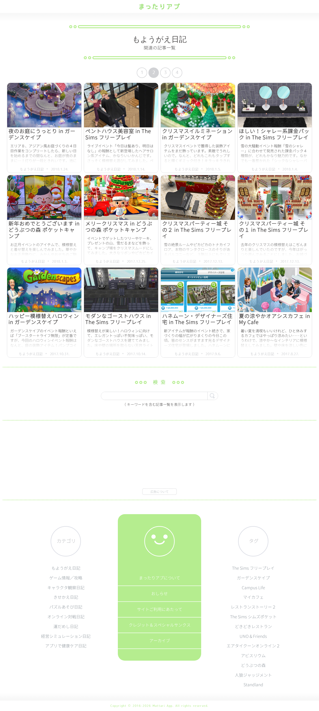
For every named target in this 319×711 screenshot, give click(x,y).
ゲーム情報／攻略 (65, 578)
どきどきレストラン (253, 626)
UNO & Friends (253, 636)
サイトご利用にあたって (159, 609)
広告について (159, 492)
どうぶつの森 (253, 665)
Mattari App (163, 705)
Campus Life (253, 588)
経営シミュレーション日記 (65, 636)
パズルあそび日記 (65, 607)
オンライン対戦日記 (65, 617)
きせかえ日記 (65, 597)
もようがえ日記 (65, 568)
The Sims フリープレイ (253, 568)
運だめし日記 (65, 626)
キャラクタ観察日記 (65, 588)
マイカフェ (253, 597)
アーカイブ (159, 641)
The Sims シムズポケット (253, 617)
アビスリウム (253, 655)
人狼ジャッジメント (253, 675)
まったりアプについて (159, 578)
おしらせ (159, 593)
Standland (253, 685)
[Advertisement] (159, 456)
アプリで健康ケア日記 (65, 646)
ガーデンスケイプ (253, 578)
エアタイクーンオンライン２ (253, 646)
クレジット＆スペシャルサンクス (160, 625)
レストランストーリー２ (253, 607)
